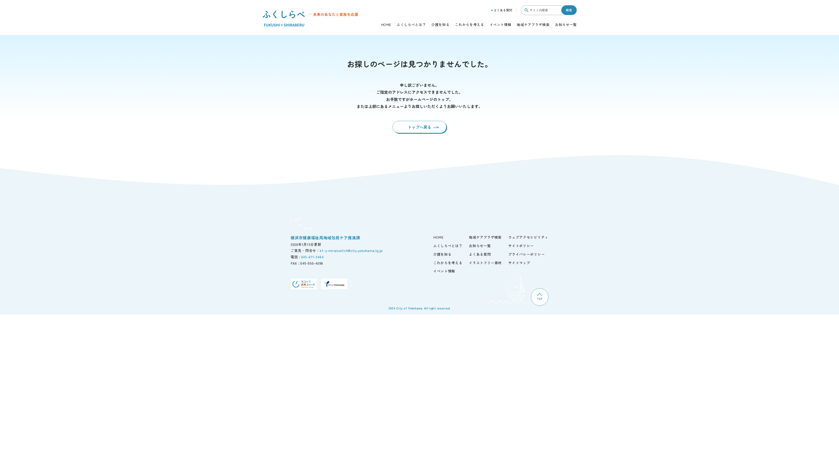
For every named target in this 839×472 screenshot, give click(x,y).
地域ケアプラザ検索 (533, 25)
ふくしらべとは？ (411, 25)
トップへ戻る (419, 127)
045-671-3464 (312, 256)
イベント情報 (500, 25)
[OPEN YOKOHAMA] (334, 284)
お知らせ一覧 (566, 25)
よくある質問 (503, 10)
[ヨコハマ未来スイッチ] (304, 284)
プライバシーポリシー (526, 254)
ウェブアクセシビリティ (528, 237)
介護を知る (440, 25)
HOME (386, 25)
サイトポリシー (521, 245)
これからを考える (469, 25)
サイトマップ (519, 262)
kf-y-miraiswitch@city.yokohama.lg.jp (351, 250)
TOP (540, 298)
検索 (569, 10)
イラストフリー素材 (485, 262)
